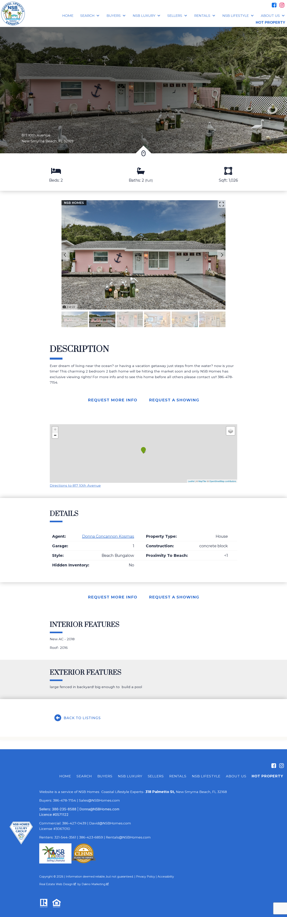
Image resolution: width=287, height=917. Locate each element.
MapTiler (202, 481)
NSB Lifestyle (206, 776)
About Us (236, 776)
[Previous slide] (65, 255)
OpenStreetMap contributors (222, 481)
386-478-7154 (64, 800)
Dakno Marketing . (95, 884)
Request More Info (112, 400)
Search (84, 776)
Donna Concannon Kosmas (108, 536)
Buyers (104, 776)
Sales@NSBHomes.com (99, 800)
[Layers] (230, 431)
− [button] (55, 435)
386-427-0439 (74, 823)
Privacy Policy (145, 876)
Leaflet (191, 481)
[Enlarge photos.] (222, 204)
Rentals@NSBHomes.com (128, 837)
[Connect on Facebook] (274, 5)
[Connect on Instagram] (282, 5)
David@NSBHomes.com (110, 823)
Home (67, 15)
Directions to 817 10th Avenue (75, 485)
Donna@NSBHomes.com (99, 809)
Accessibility (166, 876)
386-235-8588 (64, 809)
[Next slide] (222, 255)
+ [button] (55, 429)
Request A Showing (174, 400)
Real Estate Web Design (56, 884)
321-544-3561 (65, 837)
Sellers (156, 776)
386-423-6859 (91, 837)
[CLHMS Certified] (83, 862)
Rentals (177, 776)
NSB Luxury (130, 776)
